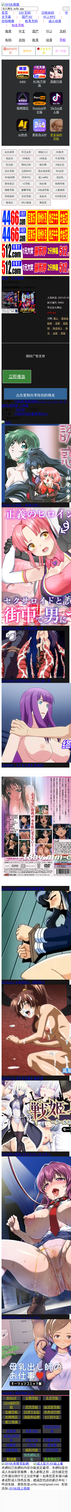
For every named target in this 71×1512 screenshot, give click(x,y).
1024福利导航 (11, 1405)
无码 (63, 31)
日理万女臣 (32, 1412)
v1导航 (26, 183)
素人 (55, 318)
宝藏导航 (11, 1412)
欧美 (35, 40)
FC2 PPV (49, 17)
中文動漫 (17, 278)
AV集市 (60, 152)
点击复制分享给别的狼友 (35, 395)
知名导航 (18, 25)
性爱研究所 (52, 1440)
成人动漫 (55, 21)
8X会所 (60, 171)
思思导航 (31, 1407)
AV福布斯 (10, 177)
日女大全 (31, 1440)
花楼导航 (11, 1450)
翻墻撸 (11, 1459)
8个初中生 (52, 1417)
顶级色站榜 (32, 1417)
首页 (5, 12)
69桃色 (26, 158)
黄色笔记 (9, 183)
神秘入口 (43, 152)
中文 (22, 31)
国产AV (27, 17)
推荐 (8, 31)
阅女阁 (43, 183)
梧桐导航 (60, 183)
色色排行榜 (52, 1412)
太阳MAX (26, 171)
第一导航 (60, 51)
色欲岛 (9, 158)
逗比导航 (9, 171)
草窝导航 (31, 1431)
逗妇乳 (60, 177)
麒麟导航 (26, 190)
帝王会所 (26, 152)
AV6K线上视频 (19, 1488)
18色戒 (43, 158)
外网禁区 (11, 1417)
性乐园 (9, 164)
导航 (63, 40)
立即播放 (17, 376)
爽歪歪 (43, 202)
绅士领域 (26, 202)
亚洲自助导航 (11, 1438)
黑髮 (63, 333)
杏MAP (27, 51)
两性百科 (26, 164)
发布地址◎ (52, 1459)
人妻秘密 (60, 190)
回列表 (20, 409)
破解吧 (11, 1445)
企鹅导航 (31, 1398)
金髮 (55, 333)
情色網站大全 (32, 1457)
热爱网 (11, 1431)
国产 (35, 31)
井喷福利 (9, 196)
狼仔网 (43, 164)
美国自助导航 (52, 1429)
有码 (8, 40)
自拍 (22, 40)
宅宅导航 (52, 1450)
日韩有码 (47, 12)
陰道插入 (57, 328)
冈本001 (26, 177)
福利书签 (31, 1450)
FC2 (49, 31)
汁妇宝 (31, 1445)
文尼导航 (52, 1398)
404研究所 (60, 196)
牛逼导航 (60, 158)
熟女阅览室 (44, 171)
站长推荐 (9, 152)
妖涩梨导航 (52, 1407)
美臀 (57, 323)
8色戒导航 (43, 190)
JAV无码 (25, 12)
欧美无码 (31, 21)
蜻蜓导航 (9, 190)
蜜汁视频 (11, 1422)
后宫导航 (26, 196)
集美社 (9, 202)
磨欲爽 (52, 1445)
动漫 (49, 40)
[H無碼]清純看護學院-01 (31, 414)
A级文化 (60, 164)
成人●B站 (43, 177)
